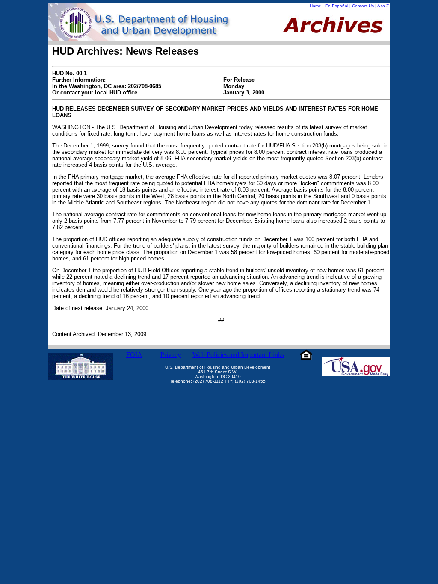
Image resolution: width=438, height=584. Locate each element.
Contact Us (363, 5)
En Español (336, 5)
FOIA (134, 354)
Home (315, 5)
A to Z (383, 5)
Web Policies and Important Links (238, 354)
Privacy (170, 354)
